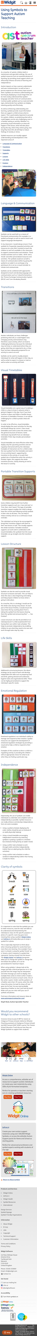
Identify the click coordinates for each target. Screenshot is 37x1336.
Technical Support (9, 1236)
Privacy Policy (5, 1246)
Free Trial (18, 1097)
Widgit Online (26, 937)
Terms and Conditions (8, 1244)
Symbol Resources (9, 1202)
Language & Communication (12, 143)
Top (33, 1325)
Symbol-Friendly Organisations (11, 1215)
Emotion (5, 163)
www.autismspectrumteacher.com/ (13, 998)
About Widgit (7, 1224)
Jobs (4, 1230)
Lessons (5, 156)
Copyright (6, 1233)
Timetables (6, 150)
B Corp (5, 1227)
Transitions (6, 147)
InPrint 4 (7, 939)
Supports (6, 153)
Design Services (6, 1209)
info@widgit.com (11, 1271)
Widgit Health (8, 1199)
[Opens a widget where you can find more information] (7, 1332)
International (7, 1205)
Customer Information (10, 1239)
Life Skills (6, 160)
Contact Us (7, 1274)
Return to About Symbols (11, 1180)
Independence (7, 166)
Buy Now (7, 1097)
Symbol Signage (6, 1212)
